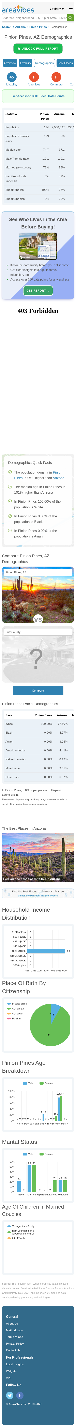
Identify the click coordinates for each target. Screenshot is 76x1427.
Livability (55, 8)
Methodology (14, 1330)
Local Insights (15, 1364)
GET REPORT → (38, 290)
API (8, 1377)
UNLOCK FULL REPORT (40, 48)
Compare (38, 690)
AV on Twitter (9, 1395)
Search (7, 26)
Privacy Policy (15, 1343)
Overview (10, 63)
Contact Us (13, 1350)
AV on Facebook (20, 1395)
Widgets (11, 1371)
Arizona (20, 26)
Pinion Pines (38, 26)
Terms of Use (14, 1336)
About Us (12, 1323)
